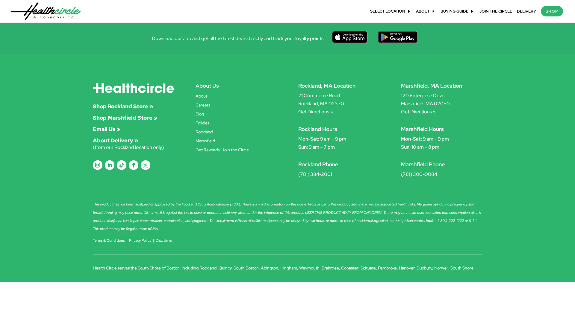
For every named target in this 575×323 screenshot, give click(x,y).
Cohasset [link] (349, 268)
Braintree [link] (330, 268)
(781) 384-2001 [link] (315, 174)
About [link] (423, 11)
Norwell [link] (441, 268)
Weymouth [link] (309, 268)
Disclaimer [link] (164, 240)
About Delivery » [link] (115, 140)
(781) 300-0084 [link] (419, 174)
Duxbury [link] (424, 268)
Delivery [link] (526, 11)
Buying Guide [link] (454, 11)
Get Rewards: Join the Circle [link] (222, 150)
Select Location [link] (387, 11)
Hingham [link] (288, 268)
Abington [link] (269, 268)
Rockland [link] (204, 132)
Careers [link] (203, 105)
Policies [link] (202, 123)
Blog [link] (200, 114)
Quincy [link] (225, 268)
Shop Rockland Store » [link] (123, 106)
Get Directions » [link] (315, 112)
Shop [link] (552, 11)
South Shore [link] (461, 268)
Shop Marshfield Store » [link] (125, 117)
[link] (46, 11)
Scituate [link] (368, 268)
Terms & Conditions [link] (109, 240)
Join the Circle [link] (495, 11)
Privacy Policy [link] (140, 240)
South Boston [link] (246, 268)
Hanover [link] (406, 268)
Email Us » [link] (106, 129)
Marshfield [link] (205, 141)
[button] (97, 165)
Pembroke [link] (387, 268)
